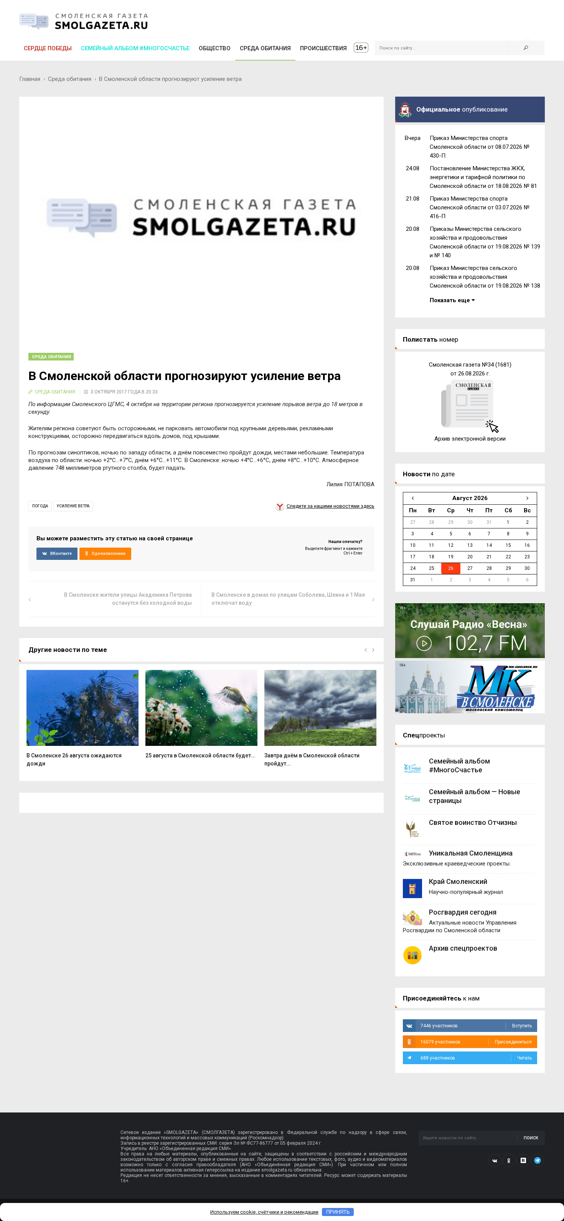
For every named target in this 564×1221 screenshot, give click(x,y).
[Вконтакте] (494, 1160)
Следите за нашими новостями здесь (330, 506)
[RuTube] (523, 1160)
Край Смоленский (458, 881)
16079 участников (476, 1042)
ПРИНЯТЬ (338, 1212)
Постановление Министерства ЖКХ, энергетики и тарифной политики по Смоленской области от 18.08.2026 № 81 (483, 177)
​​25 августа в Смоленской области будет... (200, 755)
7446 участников (476, 1025)
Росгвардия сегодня (462, 912)
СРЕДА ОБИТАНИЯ (265, 48)
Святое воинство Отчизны (473, 822)
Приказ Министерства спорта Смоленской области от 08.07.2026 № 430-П (479, 147)
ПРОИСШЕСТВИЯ (323, 48)
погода (40, 506)
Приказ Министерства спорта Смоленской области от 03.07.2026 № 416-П (479, 207)
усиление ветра (73, 506)
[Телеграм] (537, 1160)
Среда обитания (69, 79)
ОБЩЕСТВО (215, 48)
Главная (29, 79)
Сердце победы (48, 48)
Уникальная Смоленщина (471, 853)
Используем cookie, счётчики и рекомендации (264, 1212)
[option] (82, 722)
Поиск (531, 1137)
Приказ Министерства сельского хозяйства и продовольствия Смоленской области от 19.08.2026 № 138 (485, 277)
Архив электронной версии (470, 438)
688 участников (476, 1058)
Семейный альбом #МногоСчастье (135, 48)
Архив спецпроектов (463, 948)
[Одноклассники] (509, 1160)
